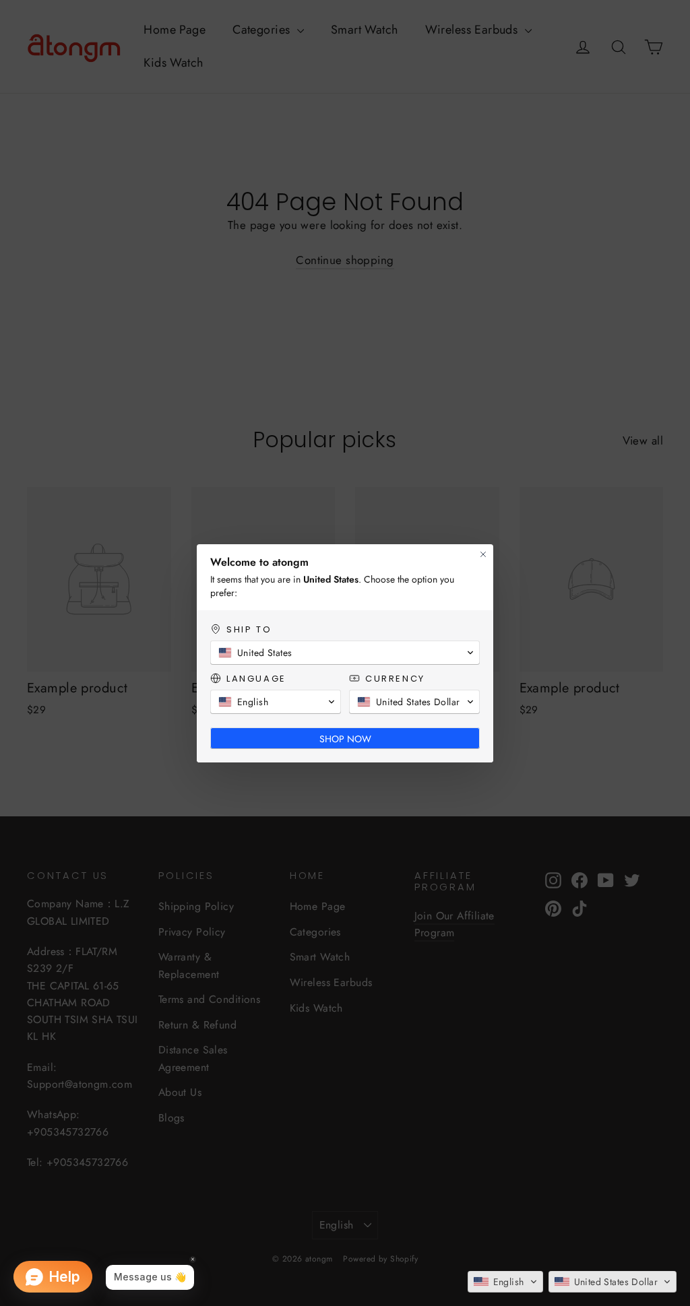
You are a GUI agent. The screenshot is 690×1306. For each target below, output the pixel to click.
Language (256, 678)
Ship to (249, 629)
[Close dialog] (483, 554)
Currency (395, 678)
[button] (505, 1282)
